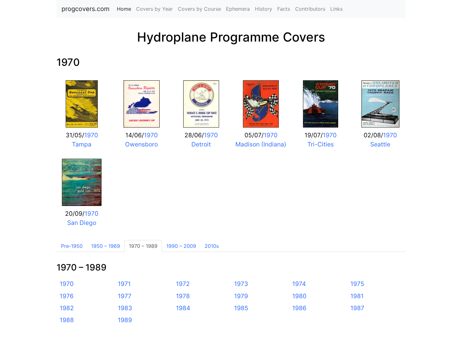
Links (336, 9)
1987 (357, 308)
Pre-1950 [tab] (72, 246)
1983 (125, 308)
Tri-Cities (320, 144)
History (263, 9)
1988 (67, 320)
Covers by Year (154, 9)
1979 (241, 296)
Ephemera (238, 9)
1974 (299, 284)
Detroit (201, 144)
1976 (67, 296)
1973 (241, 284)
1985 (241, 308)
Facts (283, 9)
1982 (67, 308)
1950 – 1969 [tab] (105, 246)
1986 (299, 308)
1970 (68, 62)
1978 (183, 296)
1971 (124, 284)
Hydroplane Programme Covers (231, 37)
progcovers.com (85, 9)
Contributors (310, 9)
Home (125, 9)
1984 (183, 308)
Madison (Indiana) (260, 144)
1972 (183, 284)
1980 (299, 296)
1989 (125, 320)
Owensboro (141, 144)
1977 (124, 296)
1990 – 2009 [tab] (181, 246)
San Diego (81, 222)
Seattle (380, 144)
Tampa (81, 144)
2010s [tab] (212, 246)
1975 (357, 284)
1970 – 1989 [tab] (143, 246)
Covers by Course (199, 9)
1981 (357, 296)
